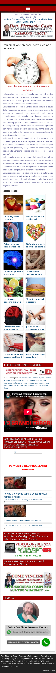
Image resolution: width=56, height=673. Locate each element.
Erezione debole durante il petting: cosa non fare (22, 520)
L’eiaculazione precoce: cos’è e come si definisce (27, 46)
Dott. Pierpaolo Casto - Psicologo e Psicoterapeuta (23, 500)
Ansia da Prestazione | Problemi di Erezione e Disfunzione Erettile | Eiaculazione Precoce (28, 20)
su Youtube (25, 386)
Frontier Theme (49, 670)
